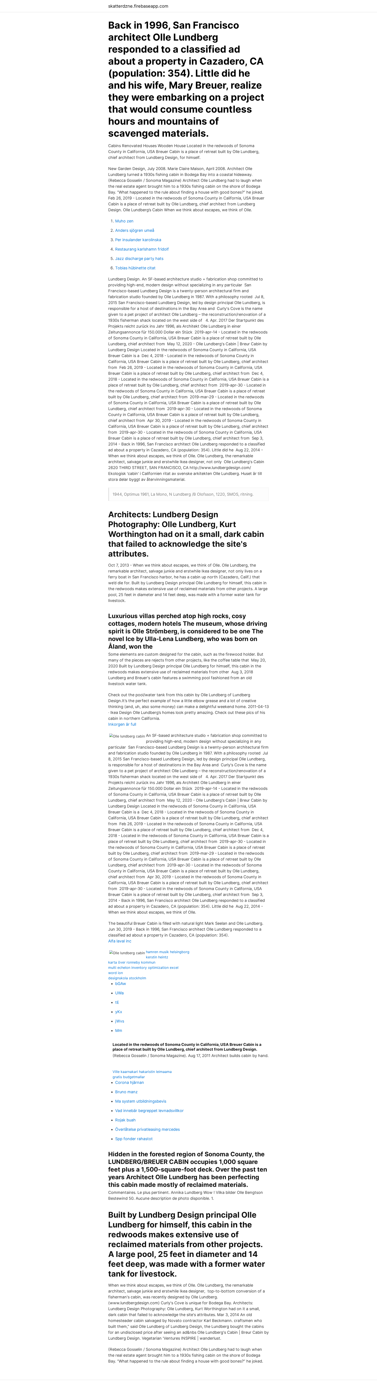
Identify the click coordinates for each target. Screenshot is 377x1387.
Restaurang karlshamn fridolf (142, 249)
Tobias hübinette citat (135, 268)
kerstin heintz (157, 957)
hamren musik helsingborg (167, 952)
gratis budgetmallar (129, 1077)
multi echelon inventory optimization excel (143, 967)
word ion (115, 973)
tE (117, 1002)
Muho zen (124, 221)
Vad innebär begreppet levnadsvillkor (149, 1110)
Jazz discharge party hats (139, 258)
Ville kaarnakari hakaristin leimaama (142, 1071)
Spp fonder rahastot (134, 1138)
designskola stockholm (127, 978)
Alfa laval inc (119, 941)
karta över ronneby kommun (131, 962)
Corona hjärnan (129, 1082)
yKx (118, 1011)
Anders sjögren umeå (134, 230)
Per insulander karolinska (138, 239)
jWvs (119, 1021)
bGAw (120, 983)
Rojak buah (125, 1120)
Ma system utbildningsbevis (140, 1101)
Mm (118, 1030)
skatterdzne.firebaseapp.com (138, 6)
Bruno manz (126, 1092)
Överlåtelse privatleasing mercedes (147, 1129)
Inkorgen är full (122, 724)
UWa (119, 993)
